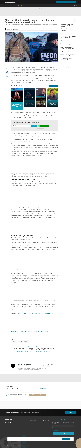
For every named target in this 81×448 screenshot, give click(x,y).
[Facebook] (48, 420)
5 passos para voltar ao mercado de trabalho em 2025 (46, 345)
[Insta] (47, 420)
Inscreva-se (43, 125)
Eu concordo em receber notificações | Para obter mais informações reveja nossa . (22, 128)
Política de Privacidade (40, 128)
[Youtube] (43, 420)
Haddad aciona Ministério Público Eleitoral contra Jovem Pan (68, 34)
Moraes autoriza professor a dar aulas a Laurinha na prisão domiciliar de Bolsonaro (68, 55)
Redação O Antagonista (12, 29)
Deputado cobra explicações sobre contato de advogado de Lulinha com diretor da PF (68, 29)
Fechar (66, 438)
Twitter (7, 80)
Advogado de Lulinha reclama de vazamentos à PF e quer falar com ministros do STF (68, 44)
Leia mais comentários (37, 394)
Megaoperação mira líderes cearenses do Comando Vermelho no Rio (35, 313)
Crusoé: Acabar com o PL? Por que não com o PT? (20, 345)
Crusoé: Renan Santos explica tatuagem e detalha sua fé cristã (67, 48)
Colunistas (31, 430)
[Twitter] (41, 420)
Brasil (6, 17)
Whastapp (7, 68)
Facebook (7, 72)
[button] (39, 108)
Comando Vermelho (23, 341)
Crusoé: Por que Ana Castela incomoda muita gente (67, 40)
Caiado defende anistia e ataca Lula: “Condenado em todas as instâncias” (68, 25)
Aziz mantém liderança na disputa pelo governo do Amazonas (68, 51)
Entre (71, 2)
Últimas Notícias (32, 420)
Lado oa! (31, 428)
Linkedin (7, 76)
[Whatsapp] (45, 420)
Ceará (14, 341)
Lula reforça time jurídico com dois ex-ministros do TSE (68, 37)
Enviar (34, 125)
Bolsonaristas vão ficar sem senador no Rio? (68, 59)
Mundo (30, 424)
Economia (31, 426)
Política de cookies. (57, 439)
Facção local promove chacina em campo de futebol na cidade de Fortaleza (30, 331)
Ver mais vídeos (53, 86)
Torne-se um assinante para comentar (16, 394)
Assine (60, 2)
